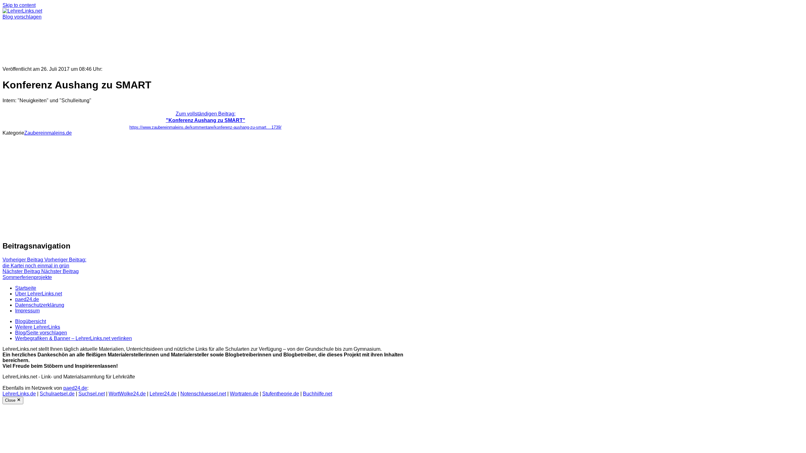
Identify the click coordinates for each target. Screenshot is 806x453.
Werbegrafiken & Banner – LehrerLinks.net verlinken (73, 338)
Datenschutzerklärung (39, 305)
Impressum (27, 310)
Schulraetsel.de (57, 393)
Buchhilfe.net (317, 393)
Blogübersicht (30, 321)
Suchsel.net (91, 393)
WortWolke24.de (127, 393)
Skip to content (19, 5)
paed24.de (27, 299)
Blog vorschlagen (22, 17)
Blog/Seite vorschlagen (41, 332)
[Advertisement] (191, 40)
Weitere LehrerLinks (37, 327)
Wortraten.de (244, 393)
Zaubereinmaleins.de (48, 133)
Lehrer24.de (163, 393)
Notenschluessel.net (203, 393)
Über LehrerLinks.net (38, 293)
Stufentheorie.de (280, 393)
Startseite (25, 288)
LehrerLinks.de (19, 393)
